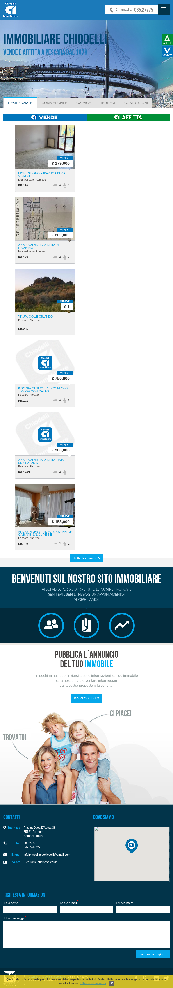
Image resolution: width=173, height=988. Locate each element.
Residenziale (20, 103)
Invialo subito (86, 698)
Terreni (107, 103)
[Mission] (122, 625)
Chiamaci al (134, 10)
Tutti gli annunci (85, 558)
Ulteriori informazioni (93, 983)
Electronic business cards (40, 862)
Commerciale (54, 103)
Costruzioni (136, 103)
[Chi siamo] (51, 625)
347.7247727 (32, 847)
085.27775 (30, 843)
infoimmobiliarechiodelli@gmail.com (47, 854)
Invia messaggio (151, 954)
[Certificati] (86, 625)
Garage (83, 103)
